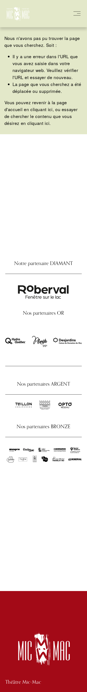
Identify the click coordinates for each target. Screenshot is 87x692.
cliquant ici (41, 109)
